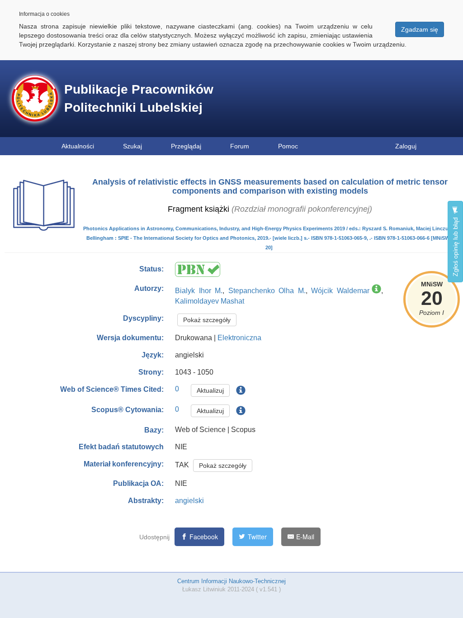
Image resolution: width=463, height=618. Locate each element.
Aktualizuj (210, 390)
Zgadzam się (419, 29)
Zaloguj (405, 146)
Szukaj (132, 146)
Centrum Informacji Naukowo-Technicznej (231, 581)
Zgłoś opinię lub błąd (455, 245)
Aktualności (77, 146)
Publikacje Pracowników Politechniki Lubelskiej (138, 98)
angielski (189, 500)
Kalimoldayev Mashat (209, 301)
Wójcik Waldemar (340, 291)
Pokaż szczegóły (207, 319)
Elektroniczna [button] (239, 338)
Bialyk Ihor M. (198, 291)
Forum (239, 146)
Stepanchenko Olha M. (267, 291)
